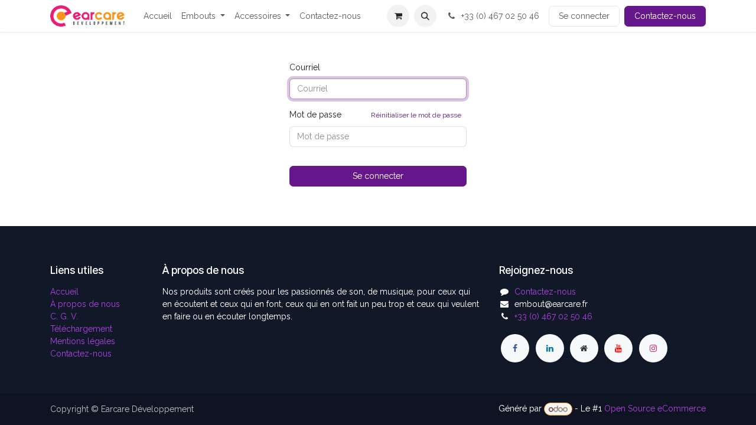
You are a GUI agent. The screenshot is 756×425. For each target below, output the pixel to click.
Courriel (304, 67)
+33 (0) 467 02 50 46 (499, 16)
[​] (515, 348)
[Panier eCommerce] (398, 16)
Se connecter (584, 16)
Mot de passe (375, 114)
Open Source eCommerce (655, 409)
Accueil (64, 291)
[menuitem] (158, 16)
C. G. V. (64, 316)
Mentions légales (82, 341)
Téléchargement (81, 329)
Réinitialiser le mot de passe (416, 115)
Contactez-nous (665, 16)
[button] (425, 16)
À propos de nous (85, 304)
